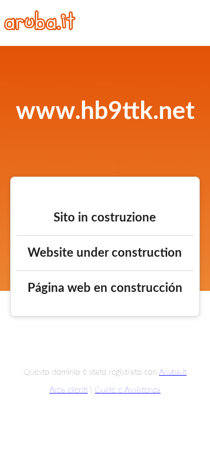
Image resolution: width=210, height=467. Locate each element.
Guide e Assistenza (128, 390)
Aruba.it (173, 372)
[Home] (39, 27)
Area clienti (68, 390)
